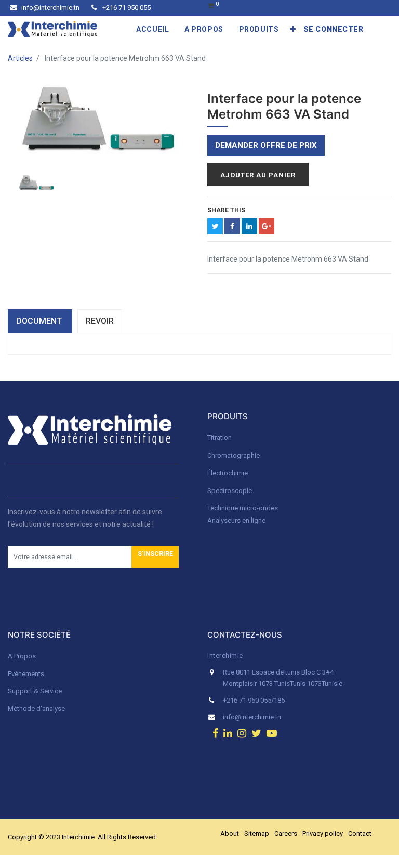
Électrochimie (227, 473)
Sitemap (256, 833)
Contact (359, 833)
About (229, 833)
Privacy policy (322, 833)
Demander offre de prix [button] (266, 145)
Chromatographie (233, 455)
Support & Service (35, 691)
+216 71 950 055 (126, 7)
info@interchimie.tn (50, 7)
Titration (219, 438)
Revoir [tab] (100, 321)
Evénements (26, 674)
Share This (226, 210)
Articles (20, 58)
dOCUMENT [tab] (40, 321)
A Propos (22, 656)
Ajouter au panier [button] (258, 175)
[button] (293, 29)
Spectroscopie (229, 491)
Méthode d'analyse (36, 708)
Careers (285, 833)
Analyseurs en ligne (236, 520)
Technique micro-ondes (242, 508)
